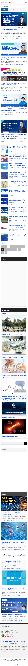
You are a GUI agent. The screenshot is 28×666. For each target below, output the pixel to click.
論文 (15, 520)
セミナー (11, 38)
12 (12, 249)
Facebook (24, 659)
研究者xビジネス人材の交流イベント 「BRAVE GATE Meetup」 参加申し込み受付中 (17, 164)
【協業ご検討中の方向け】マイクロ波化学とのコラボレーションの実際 (17, 173)
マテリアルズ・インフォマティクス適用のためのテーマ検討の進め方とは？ (13, 58)
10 (5, 249)
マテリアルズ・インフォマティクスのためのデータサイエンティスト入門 (17, 235)
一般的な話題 (9, 595)
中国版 (14, 660)
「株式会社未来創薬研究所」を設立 (10, 436)
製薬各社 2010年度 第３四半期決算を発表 (12, 334)
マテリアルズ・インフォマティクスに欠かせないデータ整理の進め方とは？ (17, 199)
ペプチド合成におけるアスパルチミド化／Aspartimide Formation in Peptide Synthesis (13, 562)
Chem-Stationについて (5, 659)
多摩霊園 (4, 313)
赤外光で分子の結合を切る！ (8, 417)
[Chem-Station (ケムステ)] (8, 2)
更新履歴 (15, 659)
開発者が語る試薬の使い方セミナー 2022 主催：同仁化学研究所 (17, 226)
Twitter (8, 660)
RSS (16, 655)
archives (8, 38)
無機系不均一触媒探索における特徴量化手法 (12, 614)
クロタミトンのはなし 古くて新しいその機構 (12, 357)
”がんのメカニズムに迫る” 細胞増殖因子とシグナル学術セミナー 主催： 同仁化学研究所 (13, 84)
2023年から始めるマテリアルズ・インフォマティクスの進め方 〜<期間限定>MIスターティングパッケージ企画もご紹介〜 (18, 191)
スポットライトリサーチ (12, 549)
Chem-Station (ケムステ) (14, 641)
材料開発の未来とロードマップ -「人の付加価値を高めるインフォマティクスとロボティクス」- (14, 135)
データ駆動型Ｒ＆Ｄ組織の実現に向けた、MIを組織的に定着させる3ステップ (17, 208)
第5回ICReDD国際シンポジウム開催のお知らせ (18, 217)
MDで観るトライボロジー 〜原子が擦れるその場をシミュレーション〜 (13, 513)
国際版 (11, 660)
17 (2, 252)
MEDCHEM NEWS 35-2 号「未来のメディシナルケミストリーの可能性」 (13, 589)
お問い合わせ (19, 660)
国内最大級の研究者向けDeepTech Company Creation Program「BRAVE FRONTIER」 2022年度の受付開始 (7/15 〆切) (14, 398)
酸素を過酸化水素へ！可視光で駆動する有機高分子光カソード (13, 543)
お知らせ (11, 659)
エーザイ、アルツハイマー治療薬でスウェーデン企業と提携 (14, 376)
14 (19, 249)
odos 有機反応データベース (14, 568)
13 (15, 249)
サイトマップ (20, 659)
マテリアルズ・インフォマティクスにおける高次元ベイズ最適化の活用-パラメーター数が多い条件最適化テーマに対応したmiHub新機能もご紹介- (18, 147)
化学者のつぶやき (19, 38)
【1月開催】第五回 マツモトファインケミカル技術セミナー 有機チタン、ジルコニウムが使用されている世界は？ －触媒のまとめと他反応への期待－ (18, 182)
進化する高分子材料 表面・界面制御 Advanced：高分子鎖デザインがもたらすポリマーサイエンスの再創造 (17, 155)
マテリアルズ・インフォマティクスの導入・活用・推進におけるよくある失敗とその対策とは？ (13, 28)
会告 (15, 38)
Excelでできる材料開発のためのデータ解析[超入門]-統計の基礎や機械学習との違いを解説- (14, 109)
